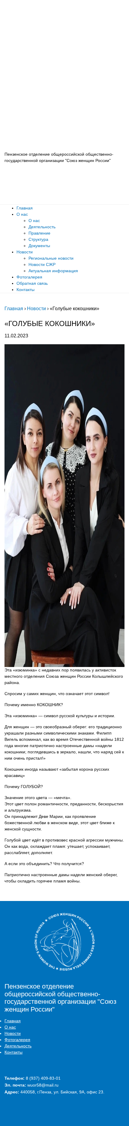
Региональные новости (51, 258)
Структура (38, 239)
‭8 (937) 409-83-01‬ (43, 1078)
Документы (39, 245)
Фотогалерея (29, 277)
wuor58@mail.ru (42, 1085)
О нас (22, 214)
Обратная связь (32, 283)
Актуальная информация (53, 270)
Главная (24, 208)
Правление (39, 233)
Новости (24, 252)
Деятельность (42, 226)
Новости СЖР (42, 264)
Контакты (25, 289)
